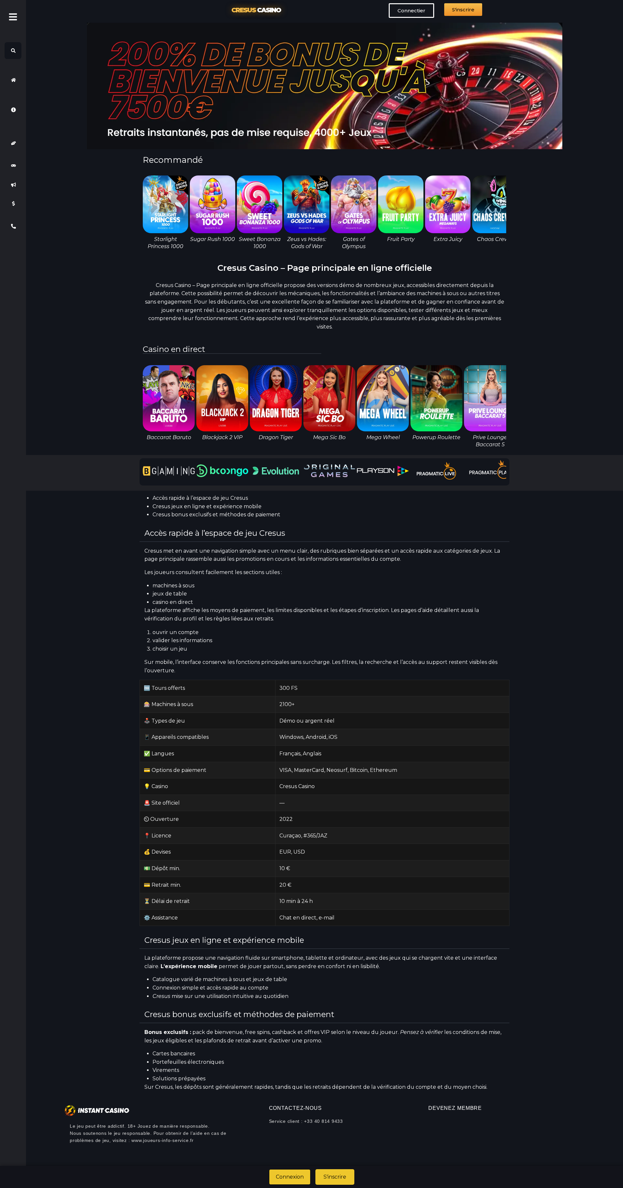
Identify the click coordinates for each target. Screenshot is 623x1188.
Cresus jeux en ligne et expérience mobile (207, 506)
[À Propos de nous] (13, 109)
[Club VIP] (13, 143)
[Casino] (13, 166)
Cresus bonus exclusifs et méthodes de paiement (216, 514)
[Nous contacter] (13, 226)
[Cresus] (13, 80)
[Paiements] (13, 203)
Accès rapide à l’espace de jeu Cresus (200, 498)
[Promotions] (13, 184)
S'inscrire (335, 1177)
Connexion (290, 1177)
